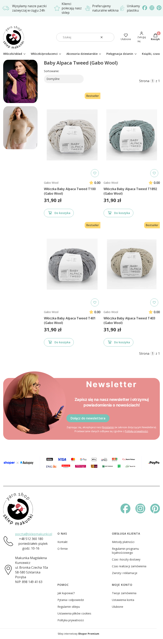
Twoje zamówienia (124, 593)
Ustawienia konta (123, 600)
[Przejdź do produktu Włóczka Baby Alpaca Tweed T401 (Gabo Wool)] (72, 264)
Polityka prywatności (70, 620)
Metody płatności (123, 542)
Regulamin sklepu (68, 607)
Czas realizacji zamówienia (129, 566)
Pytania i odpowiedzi (70, 600)
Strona (144, 81)
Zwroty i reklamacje (124, 573)
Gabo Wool (51, 183)
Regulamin (108, 427)
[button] (109, 37)
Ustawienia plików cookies (74, 613)
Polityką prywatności (136, 431)
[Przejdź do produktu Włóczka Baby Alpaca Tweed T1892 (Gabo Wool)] (132, 135)
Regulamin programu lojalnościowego (125, 551)
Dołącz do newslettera (88, 418)
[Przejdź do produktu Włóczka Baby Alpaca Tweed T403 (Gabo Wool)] (132, 264)
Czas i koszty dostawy (126, 559)
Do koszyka (62, 213)
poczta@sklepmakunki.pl (33, 534)
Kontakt (62, 542)
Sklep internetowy (78, 633)
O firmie (62, 549)
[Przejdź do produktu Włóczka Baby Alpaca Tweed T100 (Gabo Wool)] (72, 135)
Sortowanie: (51, 71)
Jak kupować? (66, 593)
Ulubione (117, 607)
